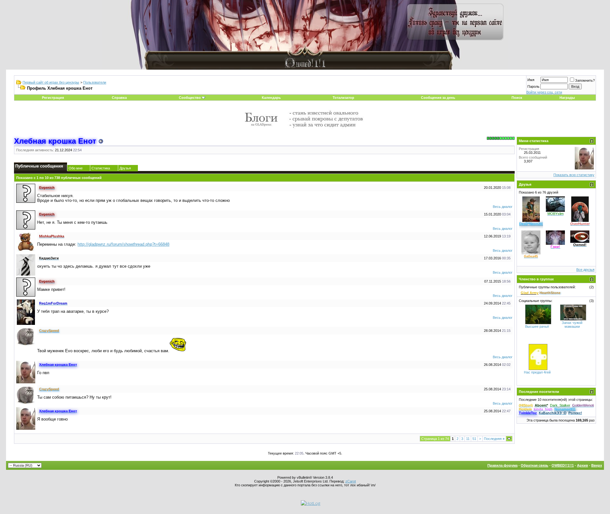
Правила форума (502, 465)
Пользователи (94, 82)
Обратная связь (534, 465)
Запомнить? (585, 80)
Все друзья (585, 269)
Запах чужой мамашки (572, 324)
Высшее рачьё (537, 326)
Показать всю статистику (573, 175)
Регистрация (53, 97)
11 (468, 439)
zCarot (350, 481)
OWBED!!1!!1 (563, 465)
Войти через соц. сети (544, 92)
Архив (582, 465)
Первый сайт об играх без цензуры (51, 82)
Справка (119, 97)
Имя (530, 80)
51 (474, 439)
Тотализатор (343, 97)
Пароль (533, 86)
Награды (567, 97)
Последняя (494, 439)
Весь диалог (502, 207)
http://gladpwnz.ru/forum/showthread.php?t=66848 (123, 244)
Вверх (596, 465)
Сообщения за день (438, 97)
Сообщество (190, 97)
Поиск (517, 97)
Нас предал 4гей (537, 372)
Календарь (271, 97)
